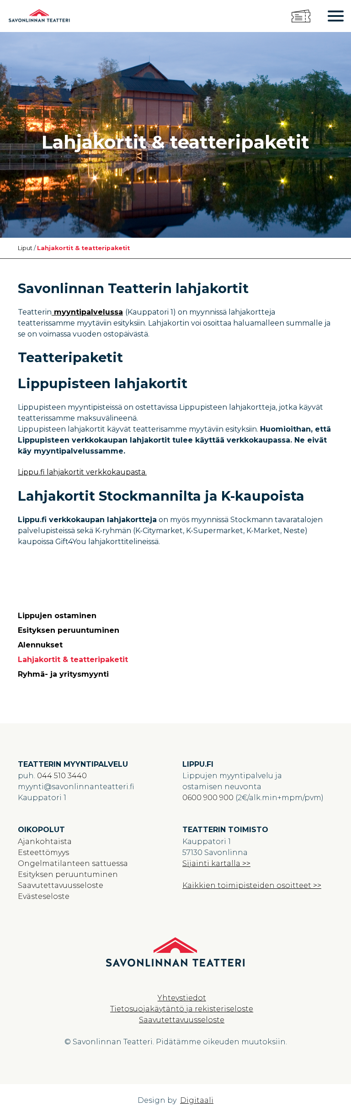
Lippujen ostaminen (57, 615)
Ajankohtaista (45, 841)
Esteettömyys (43, 852)
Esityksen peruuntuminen (68, 630)
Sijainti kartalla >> (216, 863)
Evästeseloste (43, 896)
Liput (25, 248)
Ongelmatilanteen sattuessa (73, 863)
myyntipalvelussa (87, 312)
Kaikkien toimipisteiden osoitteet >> (251, 885)
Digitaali (196, 1100)
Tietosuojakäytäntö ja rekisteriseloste (181, 1009)
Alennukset (40, 645)
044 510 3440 (62, 775)
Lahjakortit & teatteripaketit (73, 659)
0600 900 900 (208, 797)
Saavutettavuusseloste (60, 885)
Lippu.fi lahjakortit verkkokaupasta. (82, 472)
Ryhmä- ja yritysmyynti (63, 674)
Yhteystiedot (182, 998)
